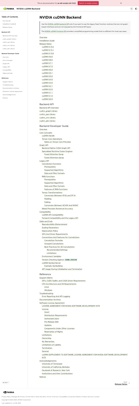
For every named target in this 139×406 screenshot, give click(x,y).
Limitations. (47, 335)
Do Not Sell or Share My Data (36, 397)
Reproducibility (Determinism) (54, 224)
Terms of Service (52, 397)
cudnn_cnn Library (9, 45)
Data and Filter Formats (54, 173)
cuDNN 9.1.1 (47, 92)
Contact (97, 397)
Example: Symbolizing (53, 266)
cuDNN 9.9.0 (47, 57)
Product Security (87, 397)
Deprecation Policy (50, 231)
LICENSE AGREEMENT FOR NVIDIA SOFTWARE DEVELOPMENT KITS (71, 306)
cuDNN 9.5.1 (47, 73)
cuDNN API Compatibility (52, 215)
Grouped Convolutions (53, 244)
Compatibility (7, 70)
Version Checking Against (59, 260)
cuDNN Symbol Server (51, 263)
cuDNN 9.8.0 (47, 60)
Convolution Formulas (53, 240)
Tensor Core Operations (52, 139)
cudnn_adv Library (9, 49)
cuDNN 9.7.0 (47, 66)
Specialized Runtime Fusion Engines (57, 151)
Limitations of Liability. (51, 345)
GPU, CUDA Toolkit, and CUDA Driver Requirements (63, 281)
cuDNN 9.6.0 (47, 70)
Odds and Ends (7, 73)
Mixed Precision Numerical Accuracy (57, 208)
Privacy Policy (6, 397)
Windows (48, 290)
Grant (46, 312)
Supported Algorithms (53, 170)
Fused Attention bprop (54, 157)
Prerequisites (50, 167)
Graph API (6, 63)
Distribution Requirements (55, 315)
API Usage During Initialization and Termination (62, 269)
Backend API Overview (10, 36)
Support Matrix (8, 82)
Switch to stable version (88, 3)
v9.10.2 (5, 382)
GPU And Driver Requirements (55, 234)
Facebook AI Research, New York (56, 370)
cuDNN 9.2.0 (47, 89)
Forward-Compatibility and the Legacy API (60, 218)
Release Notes (7, 27)
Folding (47, 202)
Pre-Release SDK (51, 322)
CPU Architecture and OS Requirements (59, 284)
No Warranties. (48, 341)
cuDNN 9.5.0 (47, 76)
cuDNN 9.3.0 (47, 83)
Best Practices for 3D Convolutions (59, 247)
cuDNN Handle (48, 136)
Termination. (47, 348)
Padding (47, 199)
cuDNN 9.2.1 (47, 86)
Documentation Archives (11, 88)
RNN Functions (48, 176)
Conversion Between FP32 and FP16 (60, 195)
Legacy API (6, 67)
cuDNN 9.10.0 (48, 53)
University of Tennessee (52, 364)
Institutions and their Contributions (57, 373)
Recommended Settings (57, 250)
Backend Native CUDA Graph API (56, 148)
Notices (5, 98)
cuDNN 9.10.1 (48, 50)
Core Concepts (7, 60)
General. (45, 351)
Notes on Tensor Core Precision (57, 142)
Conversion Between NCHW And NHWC (61, 205)
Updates (48, 325)
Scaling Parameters (50, 227)
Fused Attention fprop (53, 154)
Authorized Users (51, 318)
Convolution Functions (51, 164)
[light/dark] (136, 8)
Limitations (51, 253)
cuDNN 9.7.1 (47, 63)
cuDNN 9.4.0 (47, 79)
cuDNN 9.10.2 (48, 47)
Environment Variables (51, 256)
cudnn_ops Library (9, 42)
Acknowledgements (9, 95)
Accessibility (63, 397)
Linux (46, 287)
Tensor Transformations (52, 192)
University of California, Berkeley (56, 367)
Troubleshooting (8, 85)
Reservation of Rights (53, 332)
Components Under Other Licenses (59, 328)
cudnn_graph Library (9, 39)
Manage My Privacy (18, 397)
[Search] (131, 8)
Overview (6, 21)
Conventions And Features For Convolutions (60, 237)
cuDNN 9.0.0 (47, 99)
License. (45, 309)
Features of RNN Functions (55, 189)
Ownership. (46, 338)
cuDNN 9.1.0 (47, 96)
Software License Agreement (12, 91)
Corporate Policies (75, 397)
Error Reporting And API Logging (56, 296)
